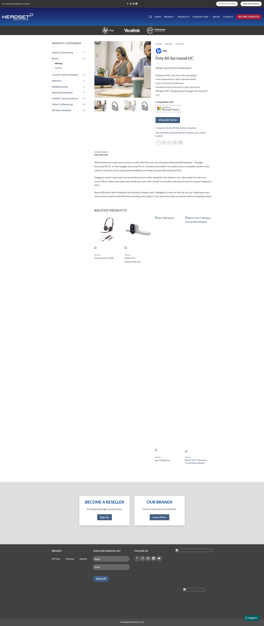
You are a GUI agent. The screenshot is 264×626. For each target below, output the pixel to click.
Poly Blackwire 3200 (104, 258)
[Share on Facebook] (158, 142)
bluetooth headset (178, 132)
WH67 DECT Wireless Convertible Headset (195, 461)
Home (158, 16)
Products (183, 16)
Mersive (146, 29)
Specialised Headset (62, 92)
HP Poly (58, 63)
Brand (55, 58)
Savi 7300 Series (162, 460)
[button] (98, 94)
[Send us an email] (133, 4)
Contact (228, 16)
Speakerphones (60, 86)
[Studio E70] (138, 229)
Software (56, 80)
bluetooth (164, 132)
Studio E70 (130, 258)
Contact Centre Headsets (65, 74)
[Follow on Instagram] (130, 4)
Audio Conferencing (62, 52)
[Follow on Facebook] (127, 4)
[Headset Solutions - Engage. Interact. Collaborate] (17, 16)
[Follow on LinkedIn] (136, 4)
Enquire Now (168, 120)
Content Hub (200, 16)
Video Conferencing (62, 104)
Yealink (122, 29)
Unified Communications (65, 98)
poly (196, 132)
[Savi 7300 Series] (168, 331)
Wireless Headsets (61, 110)
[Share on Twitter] (163, 142)
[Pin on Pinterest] (174, 142)
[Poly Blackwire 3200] (107, 229)
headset (190, 132)
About (216, 16)
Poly (98, 29)
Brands (168, 16)
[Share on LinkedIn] (180, 142)
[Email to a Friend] (169, 142)
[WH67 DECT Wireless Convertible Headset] (198, 331)
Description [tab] (101, 155)
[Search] (150, 17)
